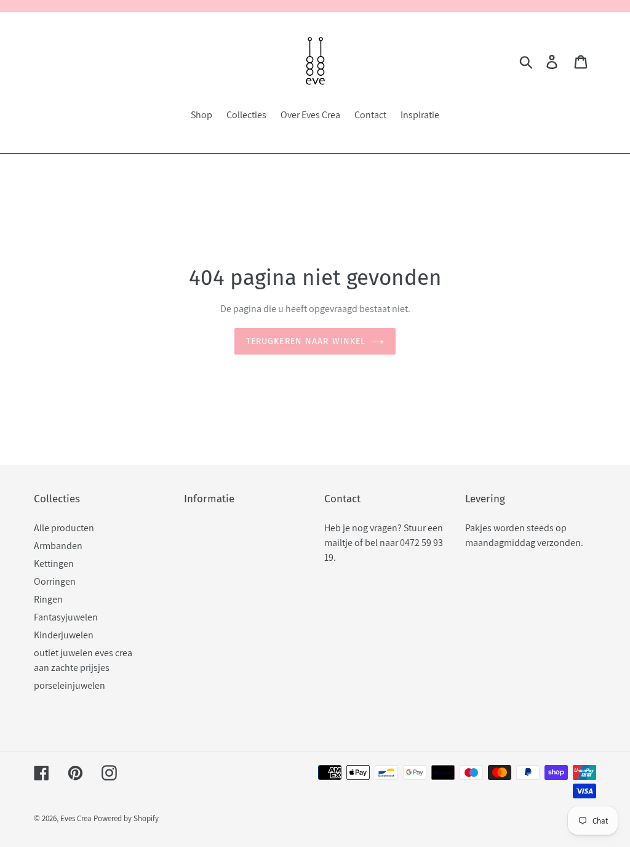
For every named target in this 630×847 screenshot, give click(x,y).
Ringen (48, 599)
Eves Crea (76, 818)
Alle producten (64, 527)
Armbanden (58, 545)
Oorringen (55, 581)
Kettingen (54, 563)
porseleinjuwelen (69, 685)
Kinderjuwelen (64, 634)
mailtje (338, 542)
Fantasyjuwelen (66, 617)
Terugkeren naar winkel (306, 341)
